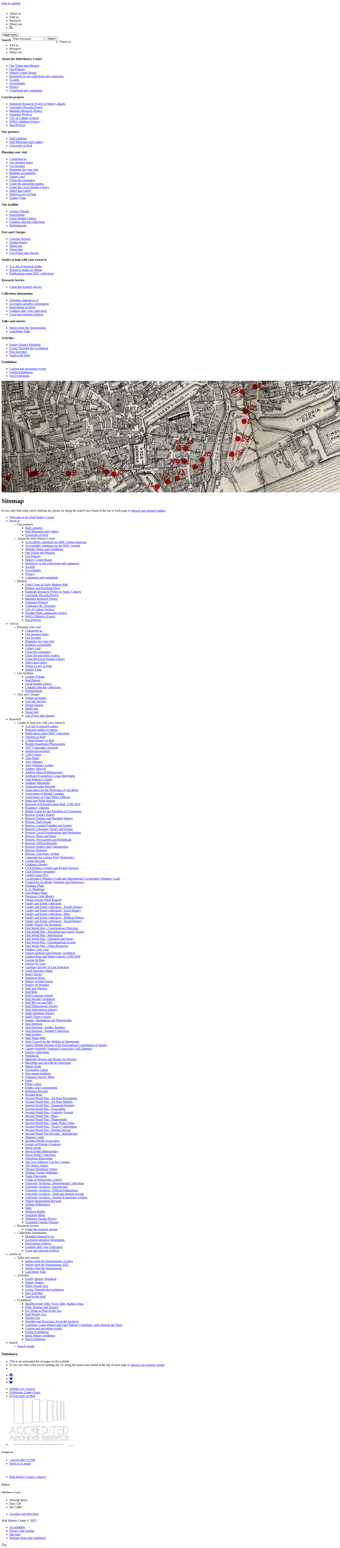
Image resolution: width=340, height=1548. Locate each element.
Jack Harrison (33, 1024)
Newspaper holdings (38, 1073)
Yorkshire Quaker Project (41, 1218)
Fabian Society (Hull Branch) (43, 900)
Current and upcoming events (27, 368)
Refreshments (17, 225)
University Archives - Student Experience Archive (56, 1197)
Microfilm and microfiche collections (48, 1062)
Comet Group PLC (37, 875)
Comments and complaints (25, 90)
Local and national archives (26, 314)
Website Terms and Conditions (44, 549)
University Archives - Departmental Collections (54, 1183)
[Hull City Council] (22, 1389)
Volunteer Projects (20, 114)
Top (4, 1544)
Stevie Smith (33, 1147)
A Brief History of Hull (39, 740)
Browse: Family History (40, 815)
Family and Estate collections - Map (47, 914)
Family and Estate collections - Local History (53, 910)
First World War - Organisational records (50, 942)
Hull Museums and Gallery (26, 142)
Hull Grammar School (39, 995)
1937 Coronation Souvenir (41, 747)
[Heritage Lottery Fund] (24, 1392)
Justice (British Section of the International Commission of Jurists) (66, 1045)
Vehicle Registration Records (43, 1201)
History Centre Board (22, 72)
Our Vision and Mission (24, 65)
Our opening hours (21, 162)
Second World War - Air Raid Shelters (49, 1101)
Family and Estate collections (43, 903)
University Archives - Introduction (46, 1186)
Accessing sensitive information (29, 303)
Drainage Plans (34, 885)
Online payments (35, 698)
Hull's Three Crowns (38, 1016)
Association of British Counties (44, 793)
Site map (14, 1534)
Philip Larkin (33, 1084)
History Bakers (34, 1282)
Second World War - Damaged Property (50, 1105)
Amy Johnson (33, 761)
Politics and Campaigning (41, 1087)
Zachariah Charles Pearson (41, 1222)
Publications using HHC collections (31, 273)
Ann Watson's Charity (39, 779)
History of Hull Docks (39, 981)
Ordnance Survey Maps (40, 1077)
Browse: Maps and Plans (40, 836)
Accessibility (17, 83)
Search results (25, 1346)
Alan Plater (32, 758)
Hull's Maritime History (40, 1013)
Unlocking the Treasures (40, 606)
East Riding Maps (36, 892)
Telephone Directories (39, 1158)
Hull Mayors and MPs (39, 1002)
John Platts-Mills (35, 1038)
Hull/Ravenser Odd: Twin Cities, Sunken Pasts (54, 1303)
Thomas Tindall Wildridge (41, 1172)
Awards (14, 79)
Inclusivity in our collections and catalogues (36, 76)
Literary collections (37, 1052)
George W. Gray (35, 963)
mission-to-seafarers (37, 751)
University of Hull (20, 145)
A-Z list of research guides (25, 266)
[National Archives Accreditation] (70, 1444)
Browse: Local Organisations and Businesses (53, 832)
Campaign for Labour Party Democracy (50, 857)
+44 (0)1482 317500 (22, 1460)
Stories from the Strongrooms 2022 (47, 1264)
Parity (28, 1080)
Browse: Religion (36, 850)
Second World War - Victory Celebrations (51, 1126)
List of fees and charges (24, 253)
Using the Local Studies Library (29, 187)
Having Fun (32, 1318)
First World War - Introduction (44, 935)
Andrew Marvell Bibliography (44, 772)
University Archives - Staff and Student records (54, 1194)
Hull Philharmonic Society (41, 1006)
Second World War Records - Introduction (51, 1133)
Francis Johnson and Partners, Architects (50, 953)
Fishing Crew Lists (37, 949)
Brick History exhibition (40, 1335)
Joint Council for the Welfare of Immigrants (52, 1041)
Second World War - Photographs (46, 1119)
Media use (15, 246)
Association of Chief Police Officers (47, 797)
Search (6, 40)
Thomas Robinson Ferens (41, 1169)
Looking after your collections (28, 311)
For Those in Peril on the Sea (43, 1310)
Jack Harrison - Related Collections (47, 1031)
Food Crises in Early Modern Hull (46, 584)
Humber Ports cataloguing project (46, 613)
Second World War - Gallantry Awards (49, 1112)
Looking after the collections (27, 222)
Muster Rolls (33, 1066)
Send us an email (19, 1463)
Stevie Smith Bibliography (41, 1151)
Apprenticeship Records (40, 786)
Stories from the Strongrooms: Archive (49, 1261)
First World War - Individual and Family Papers (54, 931)
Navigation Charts (36, 1070)
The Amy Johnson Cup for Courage (47, 1162)
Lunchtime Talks (19, 331)
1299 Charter (33, 754)
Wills (28, 1208)
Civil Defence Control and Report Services (52, 868)
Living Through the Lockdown (28, 348)
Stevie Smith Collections (40, 1155)
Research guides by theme (25, 270)
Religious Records (36, 1091)
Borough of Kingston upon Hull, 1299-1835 (52, 804)
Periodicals (32, 1055)
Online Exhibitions (21, 372)
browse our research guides (148, 510)
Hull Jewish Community (40, 999)
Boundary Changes (37, 807)
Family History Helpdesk (25, 344)
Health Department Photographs (45, 744)
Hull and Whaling (36, 988)
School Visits (17, 198)
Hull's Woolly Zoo (36, 1286)
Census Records (35, 861)
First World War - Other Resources (46, 946)
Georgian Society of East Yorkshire (47, 967)
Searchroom (16, 214)
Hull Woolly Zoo (35, 1314)
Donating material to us (23, 300)
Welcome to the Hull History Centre (31, 517)
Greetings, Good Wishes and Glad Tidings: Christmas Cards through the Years (73, 1325)
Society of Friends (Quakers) (43, 1144)
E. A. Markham (34, 889)
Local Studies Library (22, 218)
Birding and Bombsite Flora (42, 588)
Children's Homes (36, 864)
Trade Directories (36, 1176)
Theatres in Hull (35, 737)
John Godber (33, 1034)
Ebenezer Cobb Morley (39, 896)
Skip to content (11, 3)
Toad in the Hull (19, 355)
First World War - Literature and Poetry (49, 938)
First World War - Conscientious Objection (51, 928)
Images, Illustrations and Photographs (48, 1020)
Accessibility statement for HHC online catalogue (56, 542)
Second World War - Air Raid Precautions (51, 1098)
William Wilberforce (37, 1204)
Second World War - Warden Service (48, 1130)
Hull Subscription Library (41, 1009)
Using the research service (25, 287)
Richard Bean (33, 1094)
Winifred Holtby (35, 1211)
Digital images (18, 242)
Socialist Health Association (42, 1140)
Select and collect (20, 190)
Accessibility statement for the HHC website (52, 545)
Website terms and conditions (27, 1538)
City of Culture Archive (24, 118)
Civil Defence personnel (40, 871)
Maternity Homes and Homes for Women (51, 1059)
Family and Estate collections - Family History (54, 907)
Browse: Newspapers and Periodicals (48, 839)
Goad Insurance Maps (39, 970)
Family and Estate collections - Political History (54, 917)
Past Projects (17, 125)
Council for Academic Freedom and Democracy (55, 882)
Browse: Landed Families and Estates (48, 825)
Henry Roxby (33, 974)
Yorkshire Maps (35, 1215)
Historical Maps (35, 977)
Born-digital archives (22, 307)
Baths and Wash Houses (40, 800)
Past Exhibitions (19, 375)
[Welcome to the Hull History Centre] (3, 6)
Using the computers (22, 180)
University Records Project (26, 107)
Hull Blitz (31, 992)
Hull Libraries (18, 138)
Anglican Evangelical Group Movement (50, 776)
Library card (17, 176)
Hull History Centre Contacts (27, 1477)
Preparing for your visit (23, 169)
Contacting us (18, 159)
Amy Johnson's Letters (39, 765)
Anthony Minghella (37, 783)
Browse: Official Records (41, 843)
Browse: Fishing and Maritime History (49, 818)
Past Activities (18, 351)
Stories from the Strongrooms (27, 327)
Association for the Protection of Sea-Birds (51, 790)
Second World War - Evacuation (45, 1109)
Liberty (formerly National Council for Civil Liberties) (58, 1048)
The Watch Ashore (36, 1165)
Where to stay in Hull (22, 194)
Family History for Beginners (43, 924)
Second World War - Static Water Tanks (50, 1123)
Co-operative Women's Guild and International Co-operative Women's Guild (72, 878)
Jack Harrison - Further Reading (45, 1027)
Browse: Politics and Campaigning (46, 846)
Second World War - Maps (41, 1116)
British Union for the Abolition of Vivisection (53, 811)
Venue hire (16, 249)
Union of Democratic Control (43, 1179)
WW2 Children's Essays (24, 121)
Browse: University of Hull (42, 853)
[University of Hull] (22, 1396)
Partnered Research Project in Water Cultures (37, 103)
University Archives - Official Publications (51, 1190)
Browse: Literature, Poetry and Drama (49, 829)
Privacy (14, 87)
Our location (17, 166)
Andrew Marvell (35, 768)
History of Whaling (37, 985)
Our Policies (17, 69)
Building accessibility (22, 173)
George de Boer (35, 960)
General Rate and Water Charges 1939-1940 (52, 956)
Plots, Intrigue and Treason (41, 1307)
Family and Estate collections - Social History (53, 921)
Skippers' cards (34, 1137)
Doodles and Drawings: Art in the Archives (52, 1321)
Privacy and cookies (21, 1530)
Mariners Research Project (25, 111)
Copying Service (19, 238)
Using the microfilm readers (26, 183)
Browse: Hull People (38, 822)
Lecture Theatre (19, 211)
